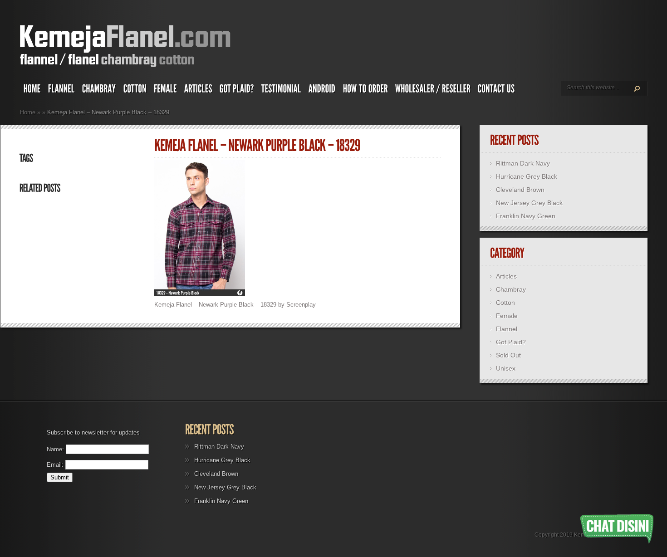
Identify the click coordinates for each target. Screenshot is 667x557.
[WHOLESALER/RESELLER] (433, 91)
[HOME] (32, 91)
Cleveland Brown (520, 189)
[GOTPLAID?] (237, 91)
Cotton (505, 302)
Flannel (506, 328)
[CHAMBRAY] (99, 91)
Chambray (511, 289)
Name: (55, 449)
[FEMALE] (165, 91)
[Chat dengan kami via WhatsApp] (616, 528)
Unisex (505, 368)
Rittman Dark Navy (523, 163)
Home (27, 112)
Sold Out (508, 355)
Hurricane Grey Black (526, 176)
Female (507, 315)
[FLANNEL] (61, 91)
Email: (55, 464)
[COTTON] (135, 91)
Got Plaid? (511, 342)
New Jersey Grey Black (529, 202)
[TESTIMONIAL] (281, 91)
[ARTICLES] (198, 91)
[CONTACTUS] (496, 91)
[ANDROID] (322, 91)
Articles (506, 276)
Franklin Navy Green (525, 216)
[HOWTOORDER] (365, 91)
